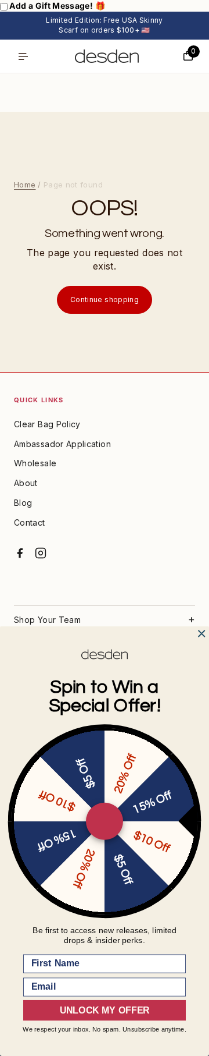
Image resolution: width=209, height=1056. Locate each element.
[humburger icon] (23, 56)
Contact (29, 522)
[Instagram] (40, 553)
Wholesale (35, 463)
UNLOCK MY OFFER (104, 1010)
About (26, 483)
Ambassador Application (62, 444)
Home (24, 184)
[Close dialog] (201, 634)
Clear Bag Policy (47, 424)
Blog (23, 503)
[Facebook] (20, 553)
